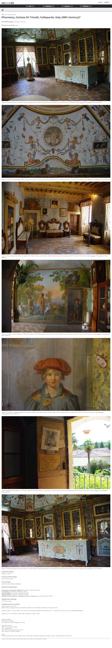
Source (82, 102)
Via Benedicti (6, 591)
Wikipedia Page (6, 594)
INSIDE (30, 6)
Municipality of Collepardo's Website (12, 590)
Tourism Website (7, 593)
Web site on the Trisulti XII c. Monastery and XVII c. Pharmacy (19, 596)
